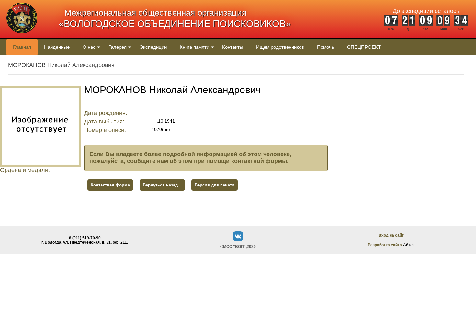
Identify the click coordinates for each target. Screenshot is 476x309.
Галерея (117, 47)
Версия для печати (214, 185)
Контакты (232, 47)
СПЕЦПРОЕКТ (364, 47)
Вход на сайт (391, 235)
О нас (89, 47)
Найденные (57, 47)
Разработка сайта (385, 245)
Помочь (325, 47)
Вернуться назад (160, 185)
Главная (22, 47)
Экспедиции (153, 47)
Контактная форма (110, 185)
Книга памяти (194, 47)
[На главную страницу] (21, 36)
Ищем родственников (280, 47)
